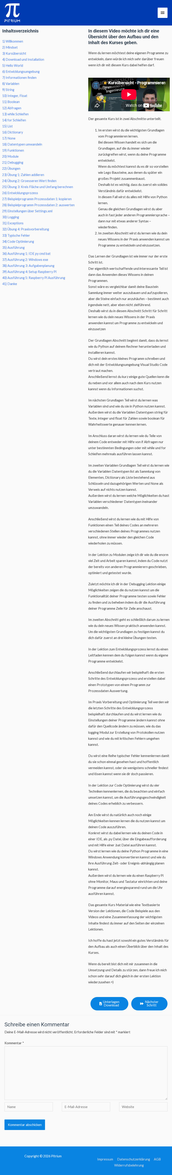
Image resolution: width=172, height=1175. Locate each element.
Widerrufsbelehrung (129, 1165)
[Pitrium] (12, 12)
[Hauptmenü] (163, 13)
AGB (157, 1159)
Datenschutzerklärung (133, 1159)
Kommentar (14, 1043)
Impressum (105, 1159)
